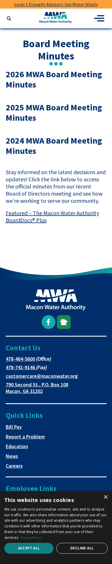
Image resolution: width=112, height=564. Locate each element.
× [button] (105, 497)
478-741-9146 (21, 367)
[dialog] (56, 527)
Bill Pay (14, 427)
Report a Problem (25, 436)
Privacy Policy (30, 537)
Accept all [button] (29, 548)
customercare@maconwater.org (42, 376)
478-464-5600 (20, 359)
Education (17, 446)
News (12, 456)
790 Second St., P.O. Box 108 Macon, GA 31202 (37, 387)
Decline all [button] (82, 548)
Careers (14, 465)
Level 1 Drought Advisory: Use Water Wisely (56, 4)
